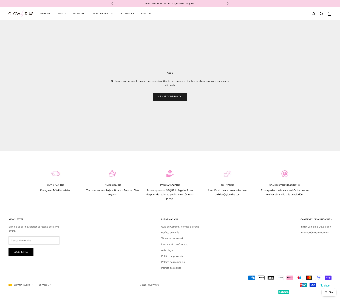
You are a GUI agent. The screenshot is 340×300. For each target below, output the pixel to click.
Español (44, 285)
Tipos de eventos (102, 13)
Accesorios (127, 13)
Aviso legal (167, 250)
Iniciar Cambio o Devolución (316, 226)
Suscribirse (21, 252)
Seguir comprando (170, 96)
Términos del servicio (172, 238)
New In (62, 13)
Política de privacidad (172, 256)
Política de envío (170, 232)
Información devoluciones (315, 232)
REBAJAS (45, 13)
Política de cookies (171, 268)
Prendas (78, 13)
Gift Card (147, 13)
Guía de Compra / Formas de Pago (180, 226)
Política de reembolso (173, 262)
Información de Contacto (174, 244)
